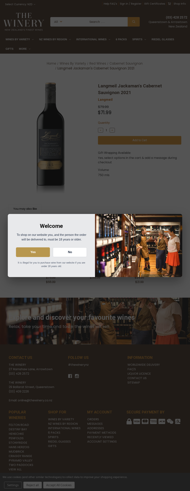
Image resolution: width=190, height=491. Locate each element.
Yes (33, 252)
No (70, 252)
